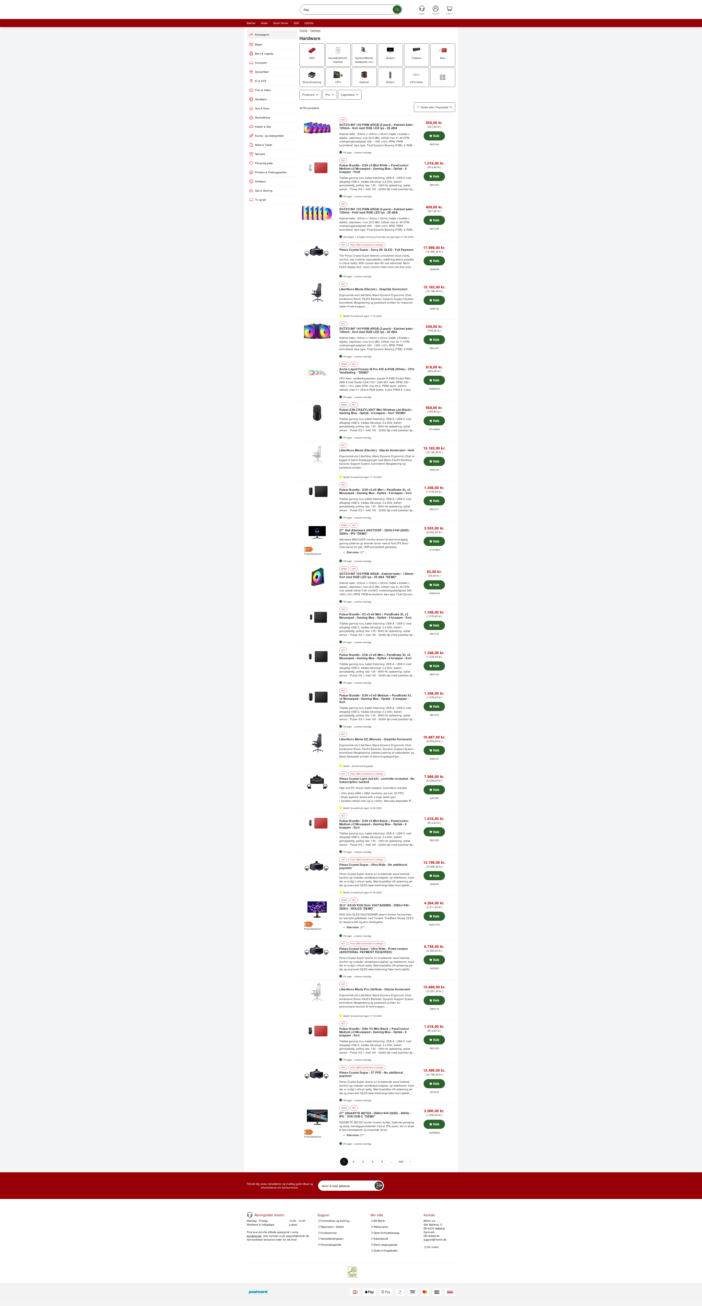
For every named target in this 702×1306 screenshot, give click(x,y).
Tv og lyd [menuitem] (260, 199)
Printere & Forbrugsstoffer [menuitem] (271, 172)
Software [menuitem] (260, 181)
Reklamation (380, 1227)
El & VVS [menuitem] (260, 81)
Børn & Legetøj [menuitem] (264, 53)
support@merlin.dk (297, 1236)
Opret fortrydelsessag (386, 1232)
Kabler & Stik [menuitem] (263, 126)
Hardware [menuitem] (261, 99)
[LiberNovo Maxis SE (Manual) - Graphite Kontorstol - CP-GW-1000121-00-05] (319, 742)
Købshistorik (380, 1238)
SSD (296, 23)
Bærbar (251, 23)
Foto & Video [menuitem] (263, 90)
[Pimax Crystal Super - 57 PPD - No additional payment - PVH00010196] (319, 1075)
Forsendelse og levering (335, 1221)
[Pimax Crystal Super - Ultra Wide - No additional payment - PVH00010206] (319, 867)
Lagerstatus (348, 94)
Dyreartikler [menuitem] (262, 72)
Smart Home (280, 23)
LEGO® (309, 23)
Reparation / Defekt (332, 1227)
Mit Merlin (379, 1221)
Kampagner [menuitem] (262, 34)
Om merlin (433, 1247)
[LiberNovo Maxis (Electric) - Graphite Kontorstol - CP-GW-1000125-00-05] (319, 292)
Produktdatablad (312, 553)
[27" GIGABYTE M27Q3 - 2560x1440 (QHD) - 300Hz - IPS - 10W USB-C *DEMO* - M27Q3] (319, 1116)
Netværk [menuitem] (260, 154)
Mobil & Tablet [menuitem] (263, 145)
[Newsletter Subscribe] (379, 1185)
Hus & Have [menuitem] (262, 108)
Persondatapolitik (330, 1244)
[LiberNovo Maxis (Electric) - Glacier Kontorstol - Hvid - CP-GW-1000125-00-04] (319, 453)
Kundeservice (328, 1232)
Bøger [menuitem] (258, 44)
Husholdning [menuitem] (262, 117)
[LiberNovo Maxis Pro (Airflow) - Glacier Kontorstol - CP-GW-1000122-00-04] (319, 992)
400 (401, 1161)
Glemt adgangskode (385, 1244)
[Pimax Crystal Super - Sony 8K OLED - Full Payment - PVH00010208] (319, 253)
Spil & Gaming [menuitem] (263, 190)
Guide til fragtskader (385, 1250)
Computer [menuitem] (261, 62)
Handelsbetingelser (332, 1238)
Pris (327, 94)
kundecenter (254, 1236)
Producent (308, 94)
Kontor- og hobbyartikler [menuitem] (269, 136)
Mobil (264, 23)
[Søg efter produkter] (397, 9)
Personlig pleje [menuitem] (264, 163)
